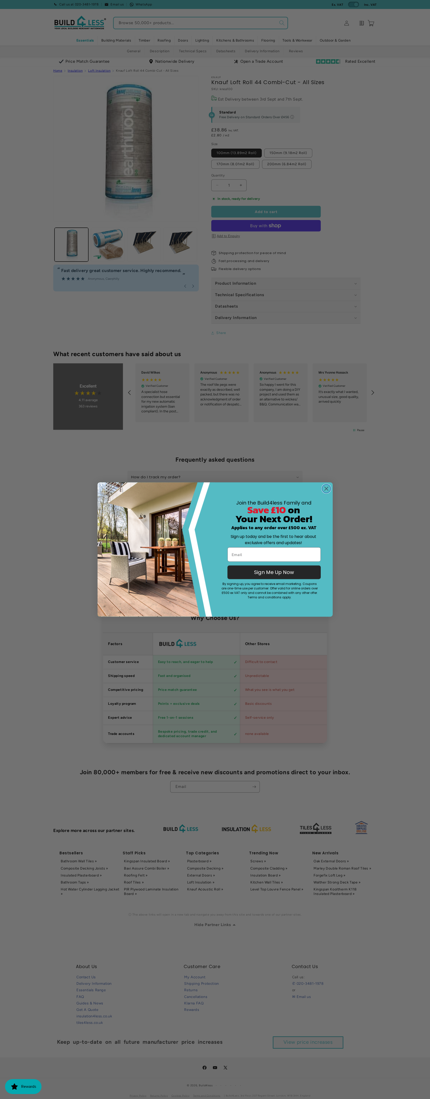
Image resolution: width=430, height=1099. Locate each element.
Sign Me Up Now (274, 572)
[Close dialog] (326, 488)
